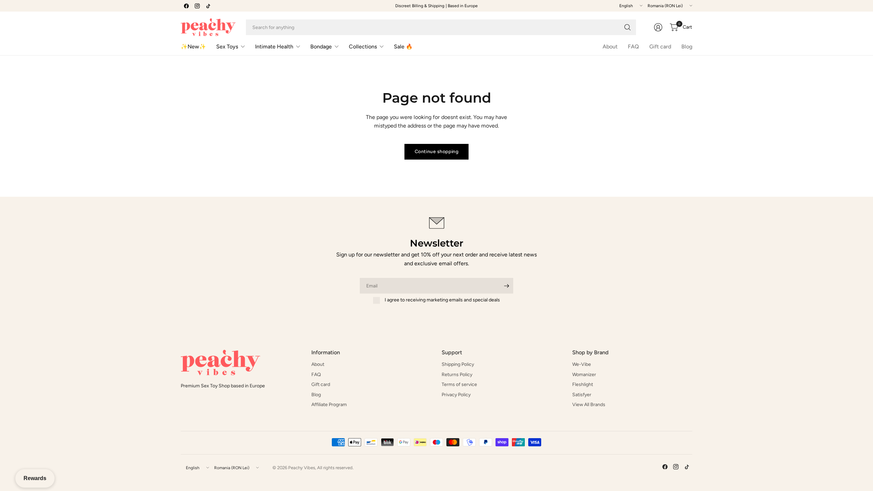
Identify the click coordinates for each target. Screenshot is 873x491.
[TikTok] (208, 5)
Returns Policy (457, 374)
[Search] (627, 27)
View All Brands (588, 404)
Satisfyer (581, 395)
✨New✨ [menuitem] (193, 46)
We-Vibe (581, 364)
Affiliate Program (329, 404)
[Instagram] (197, 5)
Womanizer (584, 374)
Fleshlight (582, 384)
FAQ (633, 46)
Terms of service (459, 384)
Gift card (660, 46)
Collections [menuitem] (363, 46)
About (610, 46)
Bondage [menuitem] (321, 46)
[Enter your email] (506, 286)
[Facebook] (186, 5)
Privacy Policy (456, 395)
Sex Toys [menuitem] (227, 46)
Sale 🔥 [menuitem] (403, 46)
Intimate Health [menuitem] (274, 46)
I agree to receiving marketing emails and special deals (442, 300)
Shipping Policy (458, 364)
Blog (686, 46)
